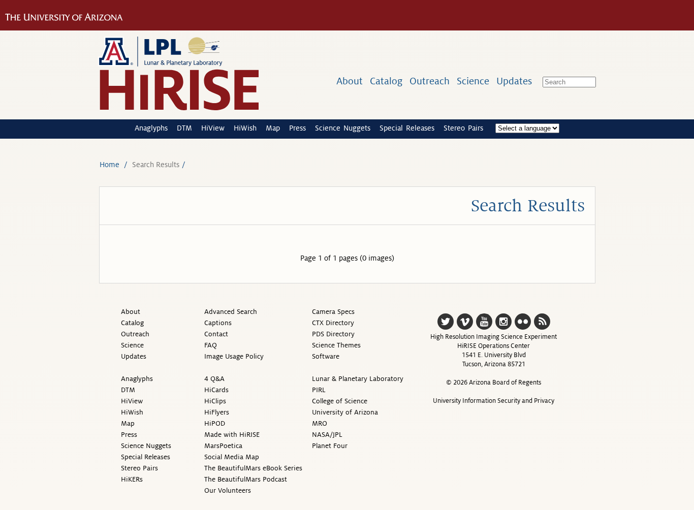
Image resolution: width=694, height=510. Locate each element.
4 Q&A (214, 378)
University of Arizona (345, 412)
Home (109, 165)
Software (325, 356)
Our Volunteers (227, 490)
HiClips (215, 401)
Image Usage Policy (234, 356)
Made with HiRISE (232, 434)
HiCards (216, 390)
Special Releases (407, 128)
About (349, 81)
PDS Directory (333, 334)
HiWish (245, 128)
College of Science (339, 401)
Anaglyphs (151, 128)
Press (297, 128)
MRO (319, 423)
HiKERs (132, 479)
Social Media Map (231, 457)
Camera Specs (333, 311)
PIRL (319, 390)
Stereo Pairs (463, 128)
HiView (213, 128)
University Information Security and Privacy (493, 400)
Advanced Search (230, 311)
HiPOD (214, 423)
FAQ (210, 345)
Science (473, 81)
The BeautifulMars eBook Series (253, 468)
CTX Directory (333, 323)
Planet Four (330, 446)
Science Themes (336, 345)
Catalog (386, 81)
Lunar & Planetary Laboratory (357, 378)
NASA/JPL (327, 434)
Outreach (429, 81)
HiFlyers (216, 412)
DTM (184, 128)
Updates (514, 81)
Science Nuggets (342, 128)
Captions (218, 323)
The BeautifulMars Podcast (245, 479)
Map (273, 128)
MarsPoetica (223, 446)
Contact (216, 334)
